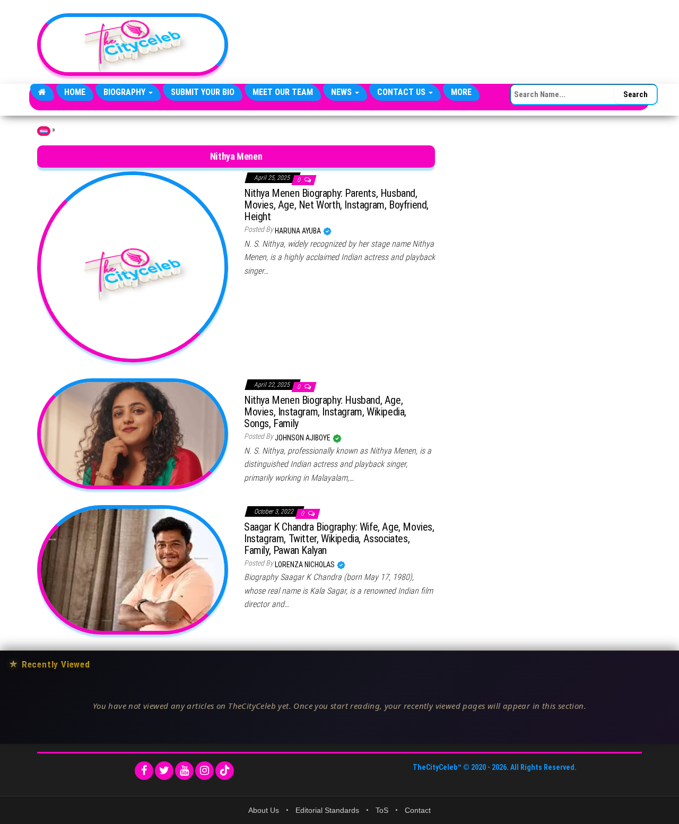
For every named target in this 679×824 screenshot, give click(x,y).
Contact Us (402, 92)
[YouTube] (184, 770)
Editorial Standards (327, 810)
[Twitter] (164, 770)
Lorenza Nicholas (305, 564)
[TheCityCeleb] (42, 92)
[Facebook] (144, 770)
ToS (382, 810)
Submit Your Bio (202, 92)
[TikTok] (224, 770)
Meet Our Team (283, 92)
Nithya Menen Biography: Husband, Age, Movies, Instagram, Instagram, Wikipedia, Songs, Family (325, 412)
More (461, 92)
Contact (418, 810)
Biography (125, 92)
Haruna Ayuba (299, 231)
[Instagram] (204, 770)
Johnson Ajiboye (303, 437)
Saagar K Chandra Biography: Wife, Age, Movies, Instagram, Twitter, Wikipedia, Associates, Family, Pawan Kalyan (339, 539)
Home (74, 92)
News (342, 92)
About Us (263, 810)
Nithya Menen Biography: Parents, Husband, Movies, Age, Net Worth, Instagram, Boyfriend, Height (336, 205)
